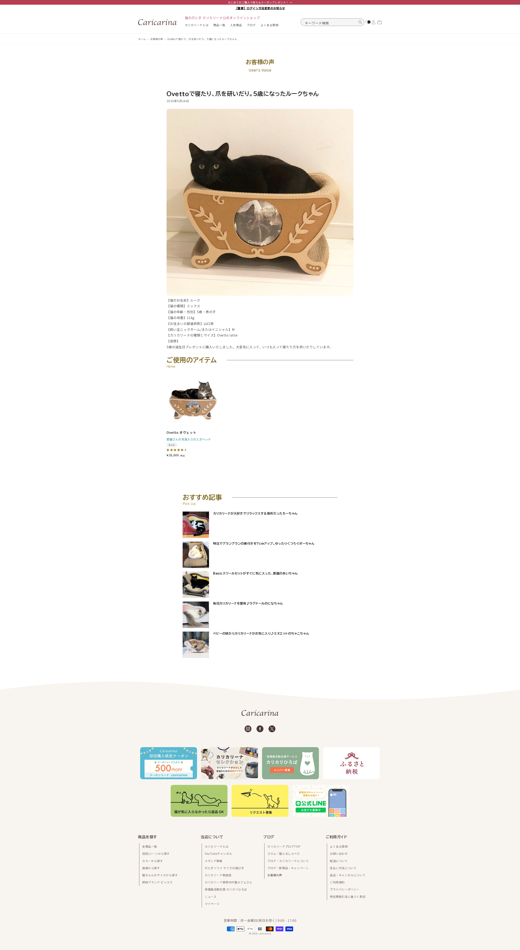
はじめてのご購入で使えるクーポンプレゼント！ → (260, 2)
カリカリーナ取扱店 (218, 875)
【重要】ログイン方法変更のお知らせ (260, 8)
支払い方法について (343, 868)
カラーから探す (152, 861)
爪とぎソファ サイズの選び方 (224, 868)
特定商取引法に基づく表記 (347, 897)
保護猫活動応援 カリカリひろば (226, 889)
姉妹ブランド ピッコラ (157, 882)
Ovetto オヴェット (181, 432)
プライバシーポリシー (345, 889)
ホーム (142, 39)
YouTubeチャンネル (218, 854)
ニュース (210, 897)
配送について (339, 861)
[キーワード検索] (360, 22)
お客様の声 (156, 39)
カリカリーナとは (217, 846)
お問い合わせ (339, 854)
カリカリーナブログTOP (283, 846)
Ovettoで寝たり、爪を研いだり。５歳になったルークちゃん (202, 39)
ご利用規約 (337, 882)
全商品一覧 (149, 846)
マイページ (212, 904)
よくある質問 (339, 846)
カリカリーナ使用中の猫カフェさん (228, 882)
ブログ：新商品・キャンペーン (288, 868)
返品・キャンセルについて (347, 875)
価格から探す (151, 868)
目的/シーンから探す (156, 854)
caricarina (265, 933)
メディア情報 (213, 861)
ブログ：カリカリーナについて (288, 861)
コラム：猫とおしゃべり (283, 854)
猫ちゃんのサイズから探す (160, 875)
